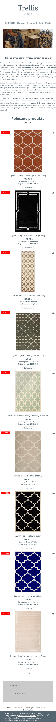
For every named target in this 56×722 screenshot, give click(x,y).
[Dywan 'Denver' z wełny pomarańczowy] (28, 151)
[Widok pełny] (30, 122)
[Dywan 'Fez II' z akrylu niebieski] (28, 571)
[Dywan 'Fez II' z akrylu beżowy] (28, 451)
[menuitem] (10, 23)
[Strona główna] (28, 10)
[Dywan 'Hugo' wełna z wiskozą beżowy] (28, 631)
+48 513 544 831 (42, 707)
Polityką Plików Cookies (27, 716)
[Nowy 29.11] (28, 38)
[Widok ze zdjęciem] (26, 122)
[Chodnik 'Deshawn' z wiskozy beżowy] (28, 271)
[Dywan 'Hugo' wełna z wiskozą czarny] (28, 211)
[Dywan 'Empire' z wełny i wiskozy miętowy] (28, 391)
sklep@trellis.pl (28, 710)
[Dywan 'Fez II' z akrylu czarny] (28, 511)
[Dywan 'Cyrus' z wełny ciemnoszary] (28, 331)
